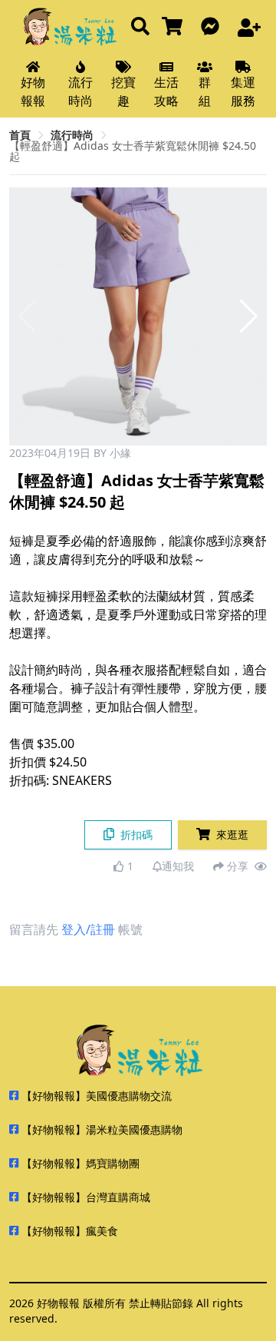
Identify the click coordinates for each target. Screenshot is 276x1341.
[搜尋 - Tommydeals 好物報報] (140, 27)
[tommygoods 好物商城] (175, 27)
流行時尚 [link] (72, 134)
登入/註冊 (88, 929)
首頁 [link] (20, 134)
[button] (248, 316)
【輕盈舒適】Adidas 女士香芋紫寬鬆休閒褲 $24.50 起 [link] (132, 151)
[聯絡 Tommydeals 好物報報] (213, 27)
